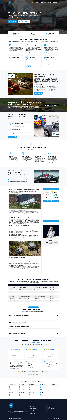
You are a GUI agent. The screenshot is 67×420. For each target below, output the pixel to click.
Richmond (42, 389)
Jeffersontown (33, 384)
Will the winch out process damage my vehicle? (17, 322)
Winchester (53, 384)
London (32, 389)
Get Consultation (11, 136)
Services (55, 2)
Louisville (32, 392)
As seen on (33, 373)
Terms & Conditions (50, 418)
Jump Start (33, 406)
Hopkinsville (22, 389)
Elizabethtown (12, 389)
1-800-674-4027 (15, 107)
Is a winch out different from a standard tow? (17, 333)
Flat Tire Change (32, 45)
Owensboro (43, 384)
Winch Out (33, 413)
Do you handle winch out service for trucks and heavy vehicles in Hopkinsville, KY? (23, 329)
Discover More (37, 93)
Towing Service (33, 410)
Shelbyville (42, 392)
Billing (49, 2)
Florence (11, 392)
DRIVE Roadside (13, 418)
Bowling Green (12, 384)
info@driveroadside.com (51, 408)
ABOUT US (37, 2)
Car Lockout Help (15, 57)
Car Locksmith (33, 411)
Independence (23, 392)
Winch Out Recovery (50, 57)
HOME (32, 2)
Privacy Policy (56, 418)
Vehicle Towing (49, 45)
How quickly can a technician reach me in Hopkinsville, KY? (19, 315)
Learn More (11, 52)
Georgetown (22, 384)
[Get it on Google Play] (55, 105)
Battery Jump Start (16, 45)
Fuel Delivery (32, 57)
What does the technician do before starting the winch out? (19, 326)
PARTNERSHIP (43, 2)
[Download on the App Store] (48, 105)
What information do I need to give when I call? (17, 319)
